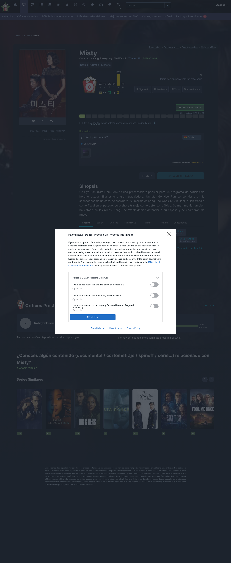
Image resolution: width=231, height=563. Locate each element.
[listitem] (115, 277)
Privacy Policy (133, 328)
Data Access (115, 328)
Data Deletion (97, 328)
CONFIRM (93, 317)
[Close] (170, 235)
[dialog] (115, 281)
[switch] (154, 284)
